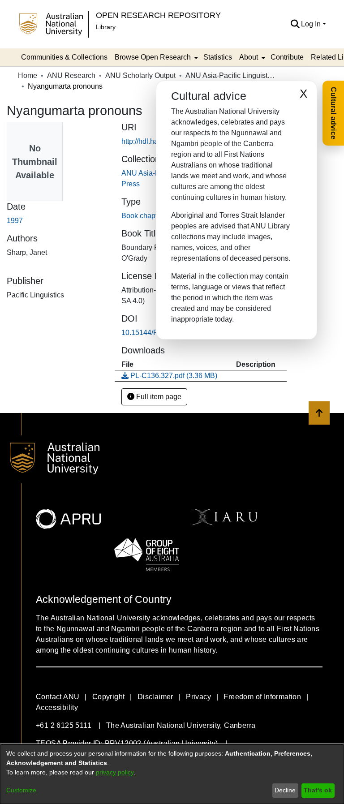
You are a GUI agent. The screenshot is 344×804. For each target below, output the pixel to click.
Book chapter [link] (142, 215)
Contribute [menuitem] (287, 57)
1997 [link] (15, 220)
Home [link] (27, 75)
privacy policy (114, 772)
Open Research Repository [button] (158, 15)
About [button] (248, 57)
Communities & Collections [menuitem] (64, 57)
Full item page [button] (157, 396)
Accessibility (57, 707)
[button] (295, 24)
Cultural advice (333, 113)
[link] (169, 375)
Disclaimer (155, 697)
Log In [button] (311, 24)
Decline (285, 790)
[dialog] (172, 774)
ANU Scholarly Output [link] (140, 75)
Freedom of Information (262, 697)
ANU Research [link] (71, 75)
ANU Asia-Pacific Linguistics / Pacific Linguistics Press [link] (230, 75)
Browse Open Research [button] (153, 57)
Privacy (198, 697)
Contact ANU (57, 697)
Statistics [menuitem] (217, 57)
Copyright (108, 697)
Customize (21, 790)
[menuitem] (155, 57)
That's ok (318, 790)
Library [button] (106, 26)
